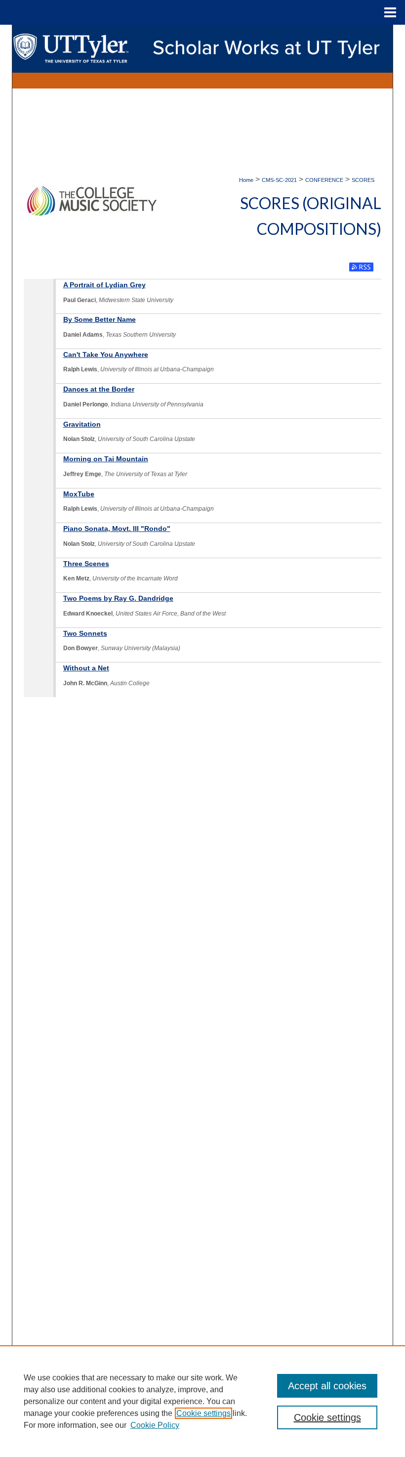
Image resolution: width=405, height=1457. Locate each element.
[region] (202, 1401)
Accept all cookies (327, 1385)
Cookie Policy (154, 1425)
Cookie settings (203, 1413)
